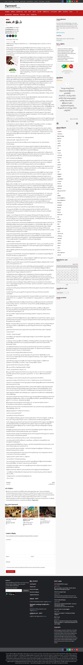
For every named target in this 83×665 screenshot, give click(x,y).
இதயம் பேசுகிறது (60, 136)
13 (67, 274)
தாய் (58, 193)
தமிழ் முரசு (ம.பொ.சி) (61, 190)
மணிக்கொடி (59, 235)
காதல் (25, 11)
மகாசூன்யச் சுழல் (62, 591)
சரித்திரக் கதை (46, 11)
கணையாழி (59, 155)
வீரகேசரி (59, 254)
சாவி (58, 171)
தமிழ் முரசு (59, 188)
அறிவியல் (13, 11)
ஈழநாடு (58, 143)
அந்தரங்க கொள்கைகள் (34, 594)
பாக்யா (58, 228)
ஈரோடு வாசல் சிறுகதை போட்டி (63, 56)
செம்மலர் (59, 183)
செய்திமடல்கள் (33, 586)
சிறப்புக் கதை (16, 14)
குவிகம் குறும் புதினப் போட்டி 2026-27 (64, 48)
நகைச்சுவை (65, 11)
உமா (58, 148)
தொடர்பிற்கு (48, 1)
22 (73, 276)
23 (76, 276)
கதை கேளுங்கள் (33, 583)
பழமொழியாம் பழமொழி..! (11, 519)
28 (70, 279)
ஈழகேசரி (59, 140)
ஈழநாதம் (59, 145)
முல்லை (58, 245)
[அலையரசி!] (47, 512)
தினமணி (59, 207)
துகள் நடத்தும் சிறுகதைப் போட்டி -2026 (65, 51)
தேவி (58, 224)
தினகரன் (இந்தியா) (61, 197)
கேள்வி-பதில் (16, 1)
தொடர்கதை (22, 14)
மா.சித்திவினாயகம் (45, 521)
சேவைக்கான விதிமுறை (34, 592)
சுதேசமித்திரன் (60, 178)
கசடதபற (59, 152)
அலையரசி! (42, 519)
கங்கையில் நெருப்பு (62, 599)
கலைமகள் (59, 157)
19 (64, 276)
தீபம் (58, 216)
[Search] (77, 12)
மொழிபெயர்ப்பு (34, 14)
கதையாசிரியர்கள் (30, 1)
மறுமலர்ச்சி (59, 238)
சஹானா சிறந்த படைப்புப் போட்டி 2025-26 (65, 61)
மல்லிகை (59, 240)
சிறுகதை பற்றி (22, 1)
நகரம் (67, 584)
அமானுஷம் (7, 11)
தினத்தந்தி (59, 205)
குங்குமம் (59, 164)
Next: (51, 483)
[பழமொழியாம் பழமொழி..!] (13, 512)
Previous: (8, 483)
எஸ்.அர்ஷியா (16, 27)
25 (61, 279)
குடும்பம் (34, 11)
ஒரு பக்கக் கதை (8, 14)
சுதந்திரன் (59, 176)
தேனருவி (59, 221)
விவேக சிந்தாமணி (61, 252)
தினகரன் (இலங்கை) (61, 200)
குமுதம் (58, 167)
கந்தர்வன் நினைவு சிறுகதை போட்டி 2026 (65, 50)
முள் (59, 616)
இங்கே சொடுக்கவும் (61, 32)
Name (7, 556)
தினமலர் (59, 212)
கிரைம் (29, 11)
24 (58, 279)
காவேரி (58, 162)
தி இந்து (59, 195)
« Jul (67, 284)
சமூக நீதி (39, 11)
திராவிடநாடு (59, 214)
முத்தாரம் (59, 243)
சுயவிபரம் (36, 1)
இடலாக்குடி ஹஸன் (28, 522)
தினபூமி (59, 209)
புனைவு (70, 11)
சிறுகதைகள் (11, 5)
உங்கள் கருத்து (41, 1)
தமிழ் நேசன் (59, 186)
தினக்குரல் (59, 202)
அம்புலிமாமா (59, 133)
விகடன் (58, 250)
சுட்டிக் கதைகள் (54, 11)
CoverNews (59, 663)
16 (76, 274)
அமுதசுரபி (59, 131)
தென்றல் (59, 219)
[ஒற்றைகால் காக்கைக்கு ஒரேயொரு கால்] (30, 512)
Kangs (55, 599)
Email (32, 556)
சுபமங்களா (59, 181)
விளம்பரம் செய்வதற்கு (34, 589)
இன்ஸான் (59, 138)
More (49, 601)
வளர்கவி (9, 521)
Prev (58, 123)
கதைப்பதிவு (11, 1)
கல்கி (58, 159)
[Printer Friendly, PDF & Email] (10, 478)
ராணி (58, 247)
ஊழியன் (59, 150)
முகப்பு (6, 1)
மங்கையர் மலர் (60, 233)
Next (77, 123)
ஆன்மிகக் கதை (19, 11)
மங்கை (58, 231)
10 (58, 274)
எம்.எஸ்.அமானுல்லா (66, 609)
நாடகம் (28, 14)
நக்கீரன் (59, 226)
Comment (8, 539)
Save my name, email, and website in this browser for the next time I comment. (26, 567)
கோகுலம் (59, 169)
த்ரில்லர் (59, 11)
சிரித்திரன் (59, 174)
